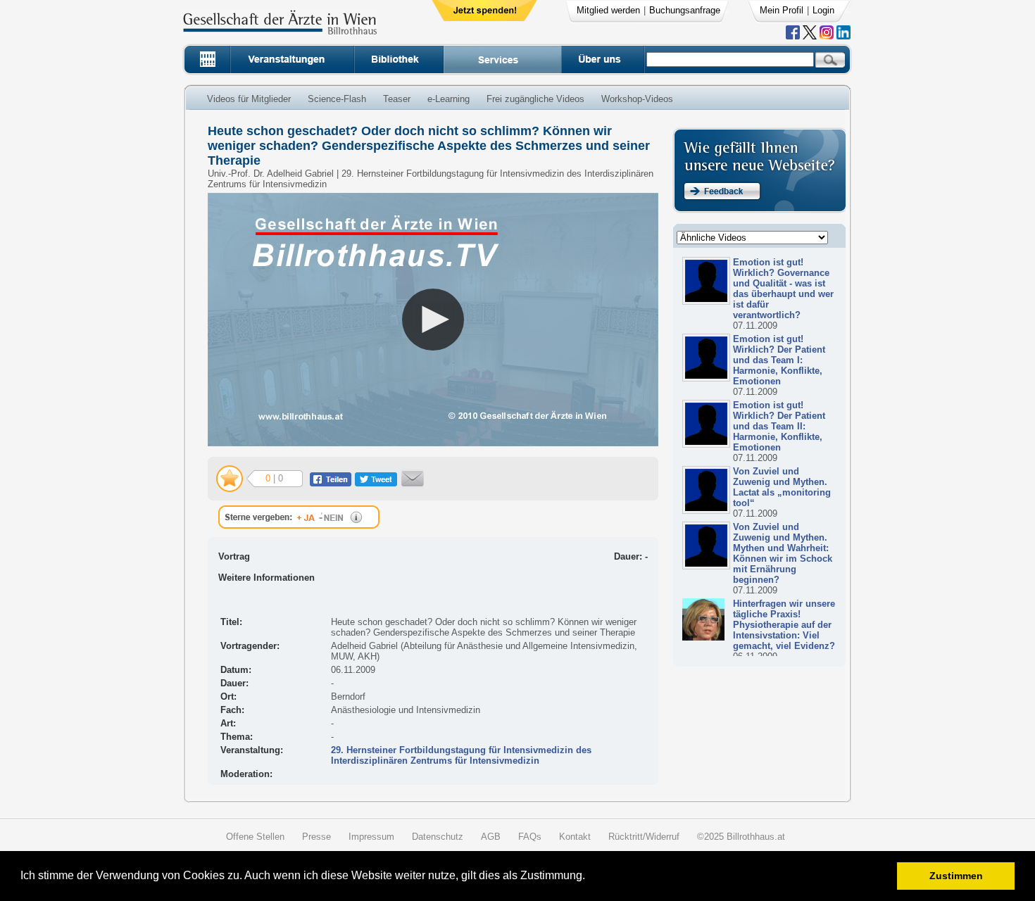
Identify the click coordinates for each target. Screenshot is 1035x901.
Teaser (396, 99)
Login (823, 10)
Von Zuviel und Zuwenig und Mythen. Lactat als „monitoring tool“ (782, 487)
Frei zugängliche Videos (535, 99)
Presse (316, 836)
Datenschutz (437, 836)
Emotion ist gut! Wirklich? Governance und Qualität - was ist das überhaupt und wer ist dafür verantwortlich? (783, 288)
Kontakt (575, 836)
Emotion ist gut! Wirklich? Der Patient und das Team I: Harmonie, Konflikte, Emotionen (779, 360)
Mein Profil (781, 10)
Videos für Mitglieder (249, 99)
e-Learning (448, 99)
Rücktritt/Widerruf (643, 836)
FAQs (529, 836)
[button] (589, 877)
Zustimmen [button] (956, 875)
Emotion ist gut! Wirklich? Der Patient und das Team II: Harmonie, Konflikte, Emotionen (779, 426)
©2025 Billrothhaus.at (741, 836)
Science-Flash (337, 99)
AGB (491, 836)
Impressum (371, 836)
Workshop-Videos (637, 99)
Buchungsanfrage (684, 10)
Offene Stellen (255, 836)
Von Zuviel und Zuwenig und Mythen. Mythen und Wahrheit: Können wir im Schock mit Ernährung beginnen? (782, 553)
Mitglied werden (608, 10)
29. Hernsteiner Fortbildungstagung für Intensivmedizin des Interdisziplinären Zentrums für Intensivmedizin (461, 755)
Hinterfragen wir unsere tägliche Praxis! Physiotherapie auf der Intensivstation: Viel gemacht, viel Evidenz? (784, 624)
